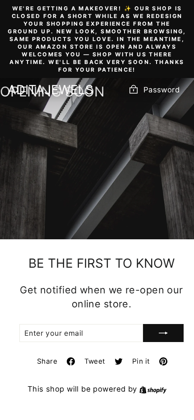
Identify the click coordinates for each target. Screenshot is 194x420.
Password (161, 89)
